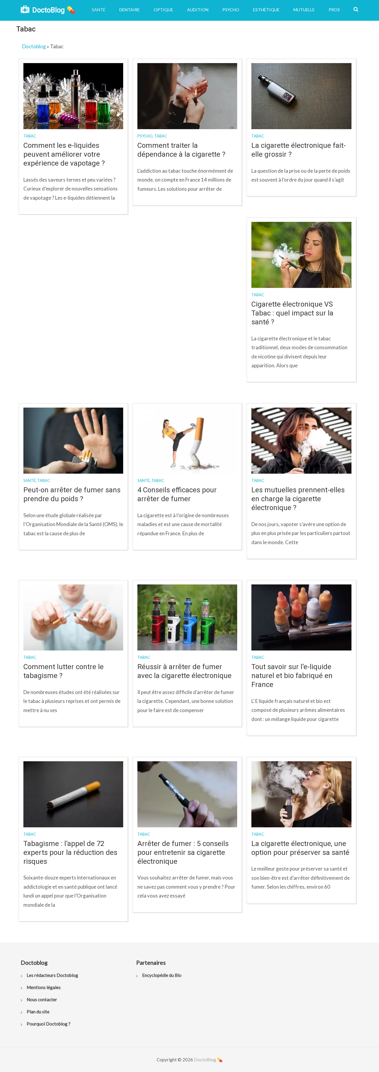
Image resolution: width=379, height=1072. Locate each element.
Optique (163, 9)
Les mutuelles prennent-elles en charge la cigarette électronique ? (298, 499)
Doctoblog (34, 46)
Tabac (29, 136)
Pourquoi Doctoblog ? (48, 1023)
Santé (98, 9)
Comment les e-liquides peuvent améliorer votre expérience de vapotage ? (64, 154)
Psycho (230, 9)
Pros (334, 9)
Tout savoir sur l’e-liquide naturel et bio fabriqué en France (292, 676)
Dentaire (129, 9)
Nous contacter (42, 999)
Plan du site (38, 1011)
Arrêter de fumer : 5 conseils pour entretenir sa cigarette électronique (183, 852)
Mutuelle (304, 9)
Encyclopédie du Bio (162, 975)
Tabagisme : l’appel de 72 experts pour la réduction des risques (70, 852)
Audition (197, 9)
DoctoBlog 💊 (54, 10)
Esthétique (266, 9)
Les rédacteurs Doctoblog (52, 975)
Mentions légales (44, 987)
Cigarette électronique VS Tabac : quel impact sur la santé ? (292, 313)
